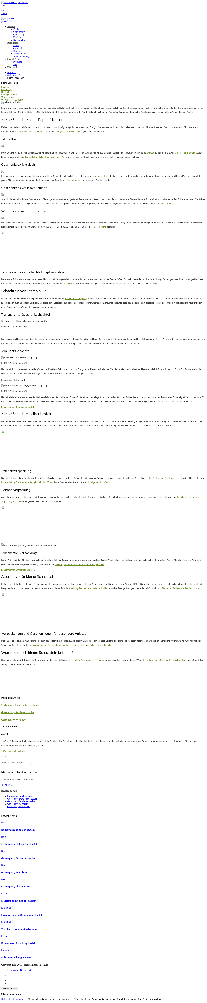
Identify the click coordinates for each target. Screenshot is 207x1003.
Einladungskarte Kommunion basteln (22, 915)
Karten (16, 51)
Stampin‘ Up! (13, 59)
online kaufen (164, 204)
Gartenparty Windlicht (13, 719)
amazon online (99, 227)
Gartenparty (19, 32)
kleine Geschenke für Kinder (88, 660)
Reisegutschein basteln (100, 645)
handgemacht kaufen (98, 482)
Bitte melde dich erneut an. (14, 999)
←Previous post (9, 751)
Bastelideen (12, 42)
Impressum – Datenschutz (19, 970)
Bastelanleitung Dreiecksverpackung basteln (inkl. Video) (27, 482)
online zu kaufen (99, 176)
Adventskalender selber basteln (28, 132)
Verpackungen (20, 53)
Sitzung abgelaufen (11, 994)
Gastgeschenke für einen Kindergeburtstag (165, 660)
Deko (16, 45)
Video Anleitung (21, 56)
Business (17, 29)
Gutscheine (18, 48)
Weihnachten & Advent (12, 100)
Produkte (17, 62)
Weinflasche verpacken (73, 645)
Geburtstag (18, 34)
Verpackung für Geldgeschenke (47, 645)
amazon (150, 153)
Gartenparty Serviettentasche (17, 712)
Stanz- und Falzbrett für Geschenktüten (180, 588)
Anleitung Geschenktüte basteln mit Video (88, 588)
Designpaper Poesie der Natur (166, 478)
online (69, 284)
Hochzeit (17, 37)
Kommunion (7, 908)
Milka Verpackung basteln (16, 957)
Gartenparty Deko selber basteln (19, 705)
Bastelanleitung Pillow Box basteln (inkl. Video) (45, 157)
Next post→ (22, 751)
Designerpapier (73, 180)
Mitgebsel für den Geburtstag (70, 132)
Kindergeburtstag (21, 40)
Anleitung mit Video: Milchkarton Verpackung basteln (79, 565)
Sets (15, 64)
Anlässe (11, 26)
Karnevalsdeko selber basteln (20, 796)
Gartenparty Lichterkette (18, 807)
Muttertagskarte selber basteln (18, 901)
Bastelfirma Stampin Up (76, 299)
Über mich (12, 67)
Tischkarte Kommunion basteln (19, 929)
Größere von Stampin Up (186, 153)
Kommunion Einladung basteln (18, 943)
